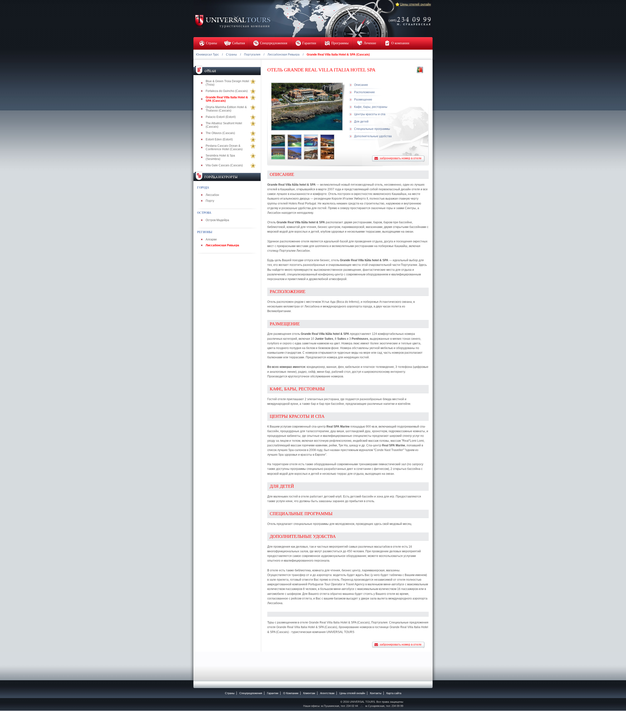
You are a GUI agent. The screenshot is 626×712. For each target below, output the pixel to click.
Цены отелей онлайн (415, 4)
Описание (361, 85)
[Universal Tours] (232, 21)
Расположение (364, 92)
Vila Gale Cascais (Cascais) (224, 165)
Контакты (375, 693)
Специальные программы (372, 129)
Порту (210, 201)
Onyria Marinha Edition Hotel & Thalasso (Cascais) (226, 108)
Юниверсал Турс (207, 54)
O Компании (290, 693)
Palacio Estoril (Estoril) (221, 117)
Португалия (252, 54)
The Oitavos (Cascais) (220, 133)
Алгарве (211, 239)
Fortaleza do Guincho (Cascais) (227, 91)
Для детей (361, 121)
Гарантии (272, 693)
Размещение (363, 99)
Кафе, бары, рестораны (370, 107)
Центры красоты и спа (369, 114)
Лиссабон (212, 195)
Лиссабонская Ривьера (284, 54)
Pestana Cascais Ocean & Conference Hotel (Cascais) (224, 147)
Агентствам (327, 693)
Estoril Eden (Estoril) (219, 139)
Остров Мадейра (217, 220)
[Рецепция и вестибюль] (327, 153)
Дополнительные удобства (373, 136)
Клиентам (309, 693)
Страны (231, 54)
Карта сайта (393, 693)
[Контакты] (411, 18)
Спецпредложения (250, 693)
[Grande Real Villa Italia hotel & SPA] (278, 141)
